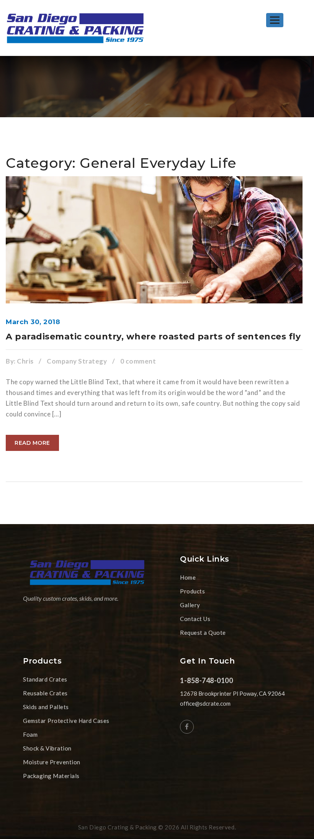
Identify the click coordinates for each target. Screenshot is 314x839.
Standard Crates (45, 679)
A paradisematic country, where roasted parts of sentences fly (153, 336)
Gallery (190, 604)
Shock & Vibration (47, 748)
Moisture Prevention (51, 762)
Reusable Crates (45, 693)
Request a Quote (203, 632)
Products (192, 591)
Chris (25, 361)
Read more (32, 442)
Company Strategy (77, 361)
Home (188, 577)
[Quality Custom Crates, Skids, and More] (75, 28)
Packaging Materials (51, 775)
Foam (30, 734)
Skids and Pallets (46, 706)
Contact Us (195, 618)
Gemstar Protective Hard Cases (66, 720)
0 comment (138, 361)
